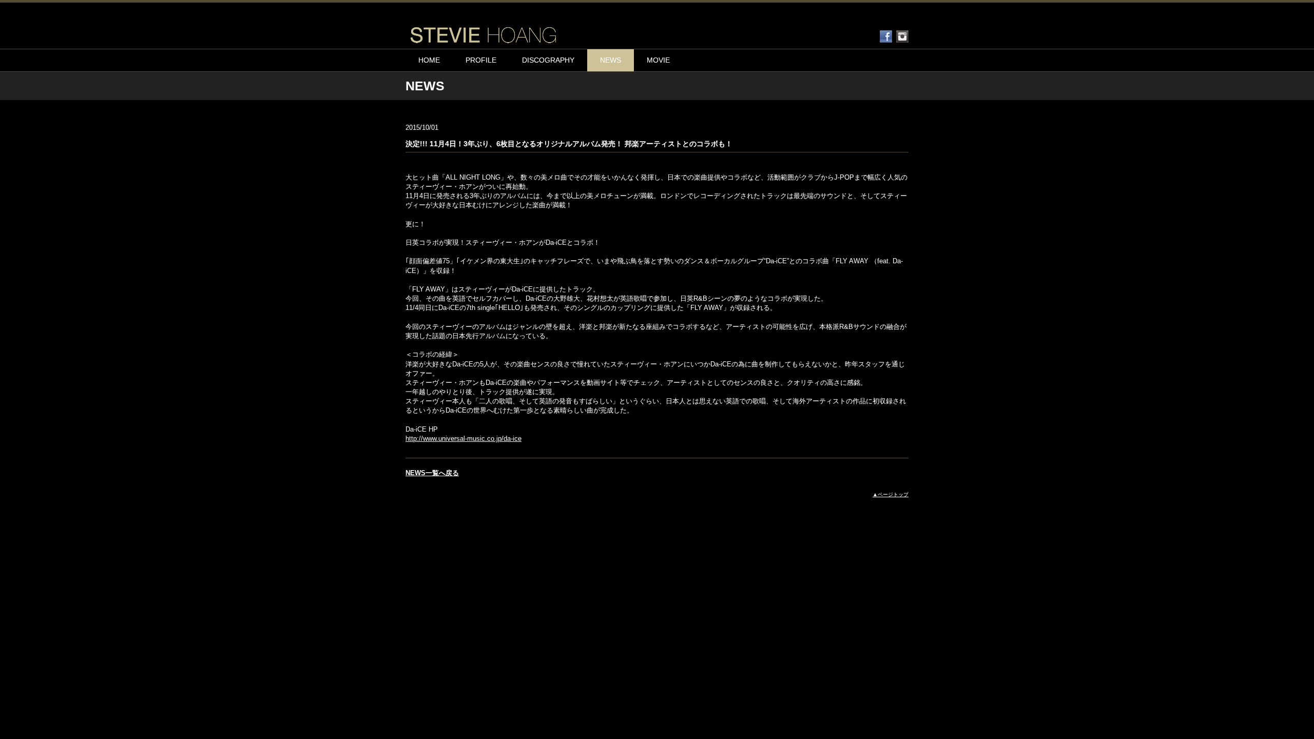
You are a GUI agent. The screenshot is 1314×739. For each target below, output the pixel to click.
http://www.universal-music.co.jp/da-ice (463, 438)
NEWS (610, 60)
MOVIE (658, 60)
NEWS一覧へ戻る (432, 473)
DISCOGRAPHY (548, 60)
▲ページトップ (891, 494)
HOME (429, 60)
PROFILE (481, 60)
